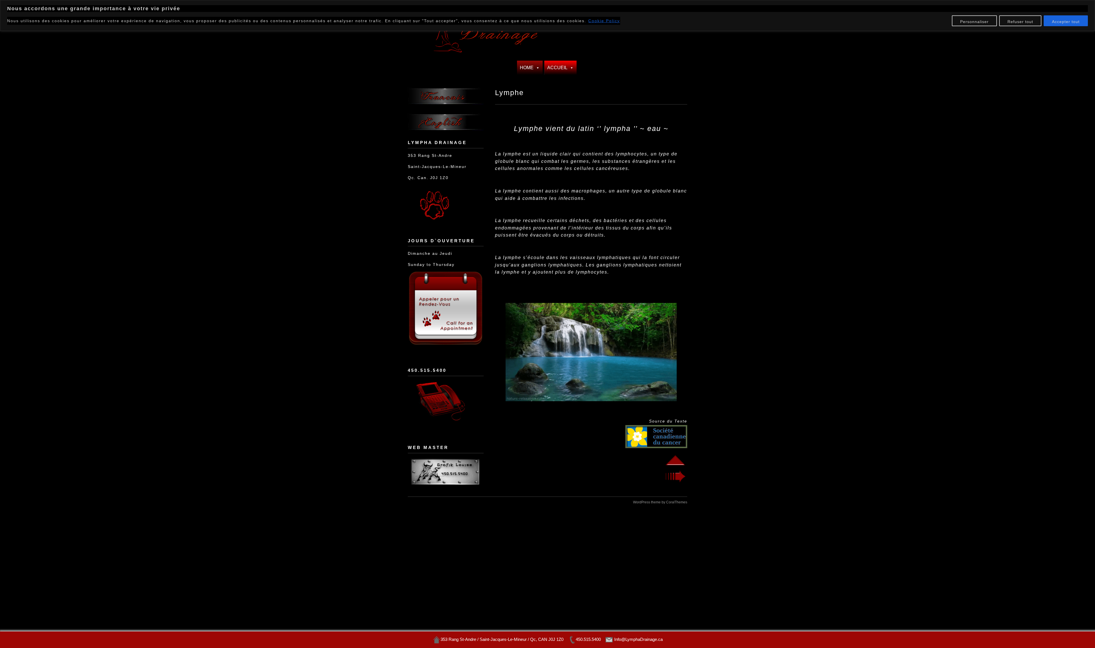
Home (527, 67)
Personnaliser (974, 21)
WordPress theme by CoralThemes (660, 502)
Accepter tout (1066, 21)
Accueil (557, 67)
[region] (547, 15)
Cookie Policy (604, 21)
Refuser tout (1020, 21)
